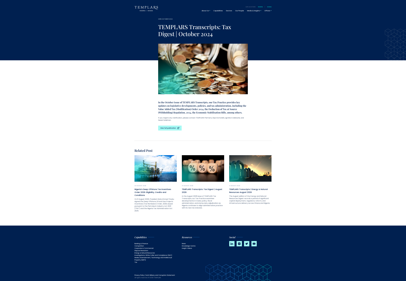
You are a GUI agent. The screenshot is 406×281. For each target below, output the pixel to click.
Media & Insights (253, 11)
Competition (139, 246)
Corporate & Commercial (143, 248)
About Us (205, 11)
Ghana (269, 7)
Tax (135, 262)
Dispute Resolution (141, 251)
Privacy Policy (139, 275)
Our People (239, 11)
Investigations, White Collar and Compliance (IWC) (153, 255)
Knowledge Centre (188, 246)
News (184, 244)
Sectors (229, 11)
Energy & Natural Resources (144, 253)
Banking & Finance (141, 244)
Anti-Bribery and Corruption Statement (160, 275)
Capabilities (218, 11)
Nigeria (260, 7)
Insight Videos (187, 248)
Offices (267, 11)
